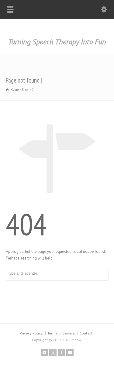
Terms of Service (61, 333)
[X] (53, 352)
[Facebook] (61, 352)
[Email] (44, 352)
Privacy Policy (31, 333)
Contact (86, 333)
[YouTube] (70, 352)
